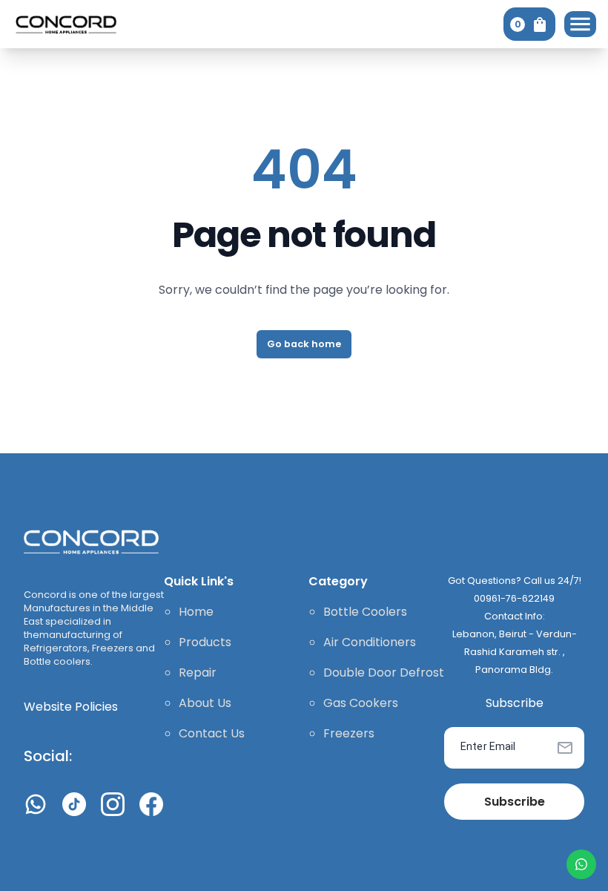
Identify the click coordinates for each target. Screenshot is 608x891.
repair (198, 672)
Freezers (348, 733)
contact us (212, 733)
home (196, 611)
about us (205, 702)
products (205, 642)
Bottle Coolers (365, 611)
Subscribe (514, 801)
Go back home (304, 344)
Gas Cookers (360, 702)
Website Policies (71, 706)
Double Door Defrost (383, 672)
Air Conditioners (369, 642)
